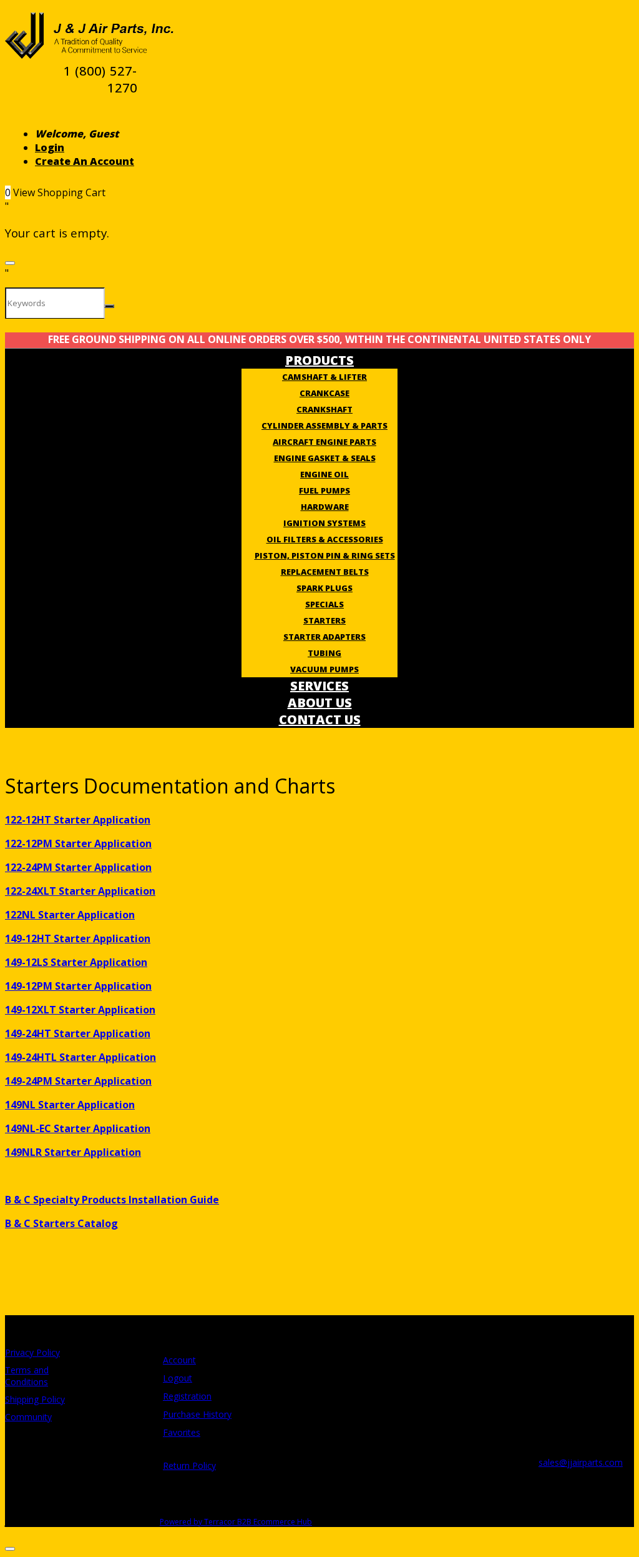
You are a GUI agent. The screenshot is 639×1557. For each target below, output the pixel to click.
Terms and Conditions (27, 1376)
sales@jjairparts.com (581, 1462)
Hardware (325, 506)
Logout (177, 1378)
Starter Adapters (324, 636)
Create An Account (84, 161)
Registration (187, 1396)
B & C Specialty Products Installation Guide (112, 1199)
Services (319, 685)
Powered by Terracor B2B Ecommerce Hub (236, 1521)
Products (319, 360)
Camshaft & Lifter (324, 376)
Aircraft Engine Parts (324, 441)
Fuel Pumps (324, 490)
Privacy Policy (32, 1352)
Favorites (181, 1432)
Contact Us (320, 719)
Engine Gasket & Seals (325, 458)
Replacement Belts (325, 571)
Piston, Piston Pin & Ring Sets (325, 555)
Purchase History (197, 1414)
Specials (324, 604)
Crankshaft (324, 409)
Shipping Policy (35, 1399)
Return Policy (189, 1465)
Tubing (324, 653)
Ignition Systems (324, 523)
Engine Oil (324, 474)
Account (179, 1360)
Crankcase (324, 393)
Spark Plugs (324, 588)
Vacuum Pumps (324, 669)
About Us (320, 702)
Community (28, 1417)
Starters (324, 620)
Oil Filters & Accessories (324, 539)
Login (49, 147)
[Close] (10, 263)
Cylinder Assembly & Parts (324, 425)
